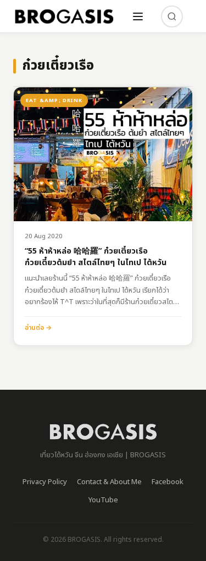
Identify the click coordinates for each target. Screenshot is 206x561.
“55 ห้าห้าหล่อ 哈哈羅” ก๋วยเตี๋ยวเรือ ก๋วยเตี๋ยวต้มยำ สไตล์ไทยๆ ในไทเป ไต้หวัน (95, 257)
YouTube (103, 500)
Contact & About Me (109, 481)
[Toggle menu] (138, 16)
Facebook (167, 481)
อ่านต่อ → (38, 328)
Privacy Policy (45, 481)
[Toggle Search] (172, 16)
